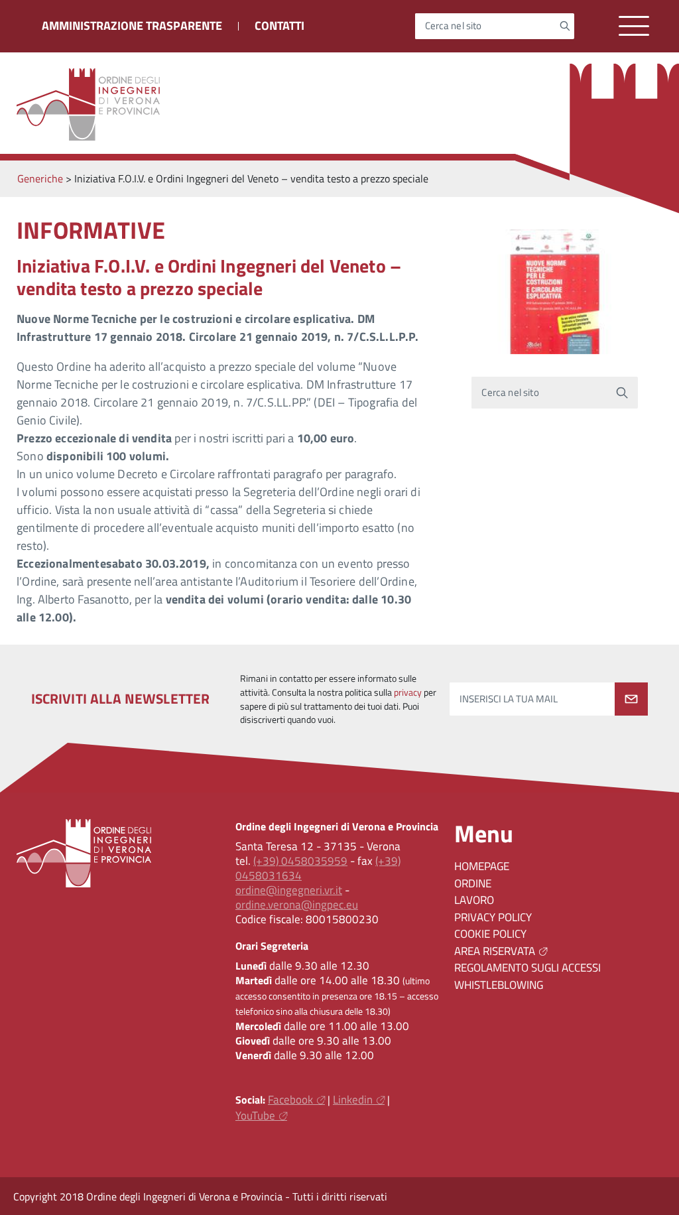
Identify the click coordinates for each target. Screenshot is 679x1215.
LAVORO (474, 900)
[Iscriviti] (631, 699)
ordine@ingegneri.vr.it (288, 890)
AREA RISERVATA (494, 951)
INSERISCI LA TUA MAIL (509, 698)
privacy (408, 692)
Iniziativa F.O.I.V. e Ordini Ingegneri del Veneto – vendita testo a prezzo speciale (209, 276)
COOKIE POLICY (490, 933)
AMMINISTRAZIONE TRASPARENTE (132, 25)
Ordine (472, 883)
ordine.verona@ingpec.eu (296, 904)
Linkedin (353, 1099)
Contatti (279, 25)
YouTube (255, 1115)
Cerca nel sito (453, 26)
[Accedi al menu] (634, 26)
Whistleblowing (498, 984)
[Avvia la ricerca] (565, 26)
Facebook (290, 1099)
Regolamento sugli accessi (527, 967)
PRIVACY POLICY (493, 917)
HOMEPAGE (481, 866)
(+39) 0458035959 (300, 860)
